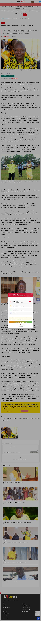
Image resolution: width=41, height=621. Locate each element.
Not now (18, 324)
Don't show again (20, 326)
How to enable (22, 324)
